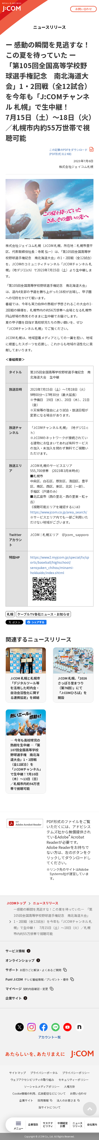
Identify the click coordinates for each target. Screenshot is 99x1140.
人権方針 (69, 1086)
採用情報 (43, 1100)
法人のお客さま (66, 1100)
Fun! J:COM (37, 979)
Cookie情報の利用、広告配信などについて (39, 1093)
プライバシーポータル (44, 1073)
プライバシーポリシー (76, 1073)
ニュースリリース (45, 903)
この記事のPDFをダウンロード (68, 152)
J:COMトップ (16, 903)
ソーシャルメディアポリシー (42, 1086)
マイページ (27, 988)
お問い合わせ (83, 9)
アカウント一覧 (49, 1037)
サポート (33, 969)
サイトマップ (17, 1073)
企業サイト (14, 998)
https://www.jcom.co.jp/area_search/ (58, 512)
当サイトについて (49, 1107)
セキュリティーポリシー (73, 1079)
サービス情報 (15, 951)
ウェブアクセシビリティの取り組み (32, 1079)
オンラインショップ (20, 960)
